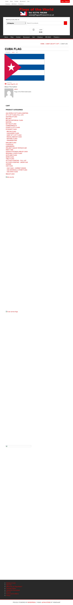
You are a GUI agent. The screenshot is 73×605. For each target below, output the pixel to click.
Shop (11, 1)
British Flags (11, 131)
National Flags (12, 138)
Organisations (12, 140)
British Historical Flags (14, 120)
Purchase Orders (11, 588)
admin (13, 52)
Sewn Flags (10, 157)
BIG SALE (14, 4)
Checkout (7, 4)
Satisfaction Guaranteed (13, 590)
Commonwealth (11, 126)
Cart (28, 1)
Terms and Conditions (12, 594)
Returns (8, 592)
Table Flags (10, 159)
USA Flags (9, 166)
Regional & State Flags (14, 153)
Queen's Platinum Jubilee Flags (17, 151)
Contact (16, 1)
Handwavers (10, 146)
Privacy (8, 595)
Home (6, 1)
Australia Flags (11, 117)
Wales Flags (10, 174)
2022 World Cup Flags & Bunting (17, 113)
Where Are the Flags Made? (14, 586)
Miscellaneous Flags (14, 137)
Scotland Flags (11, 155)
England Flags (11, 142)
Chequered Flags (13, 133)
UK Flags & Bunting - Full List (16, 160)
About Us (8, 585)
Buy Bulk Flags (11, 124)
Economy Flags (11, 129)
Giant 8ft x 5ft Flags (14, 135)
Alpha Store (46, 602)
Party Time (9, 150)
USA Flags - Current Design (16, 168)
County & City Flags (13, 127)
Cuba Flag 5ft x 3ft (12, 83)
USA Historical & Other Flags (17, 170)
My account (22, 1)
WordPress (32, 602)
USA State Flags (12, 172)
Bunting (8, 122)
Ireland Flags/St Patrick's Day (16, 148)
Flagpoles (9, 144)
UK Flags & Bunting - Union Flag (17, 162)
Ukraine (8, 164)
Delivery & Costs (10, 583)
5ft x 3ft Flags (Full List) (15, 115)
